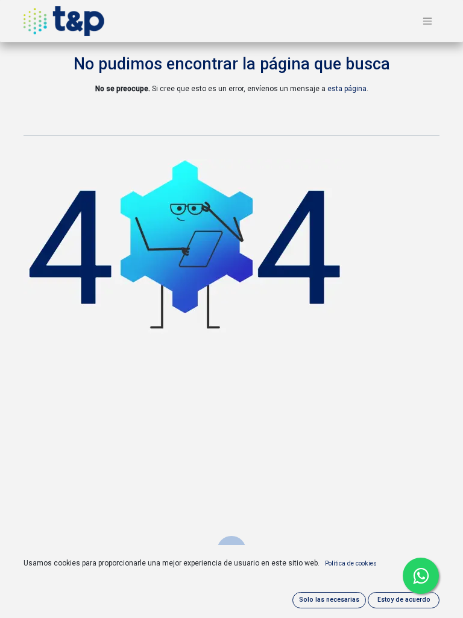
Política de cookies (351, 563)
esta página (347, 88)
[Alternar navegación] (427, 21)
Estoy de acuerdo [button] (403, 600)
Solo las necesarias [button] (329, 600)
